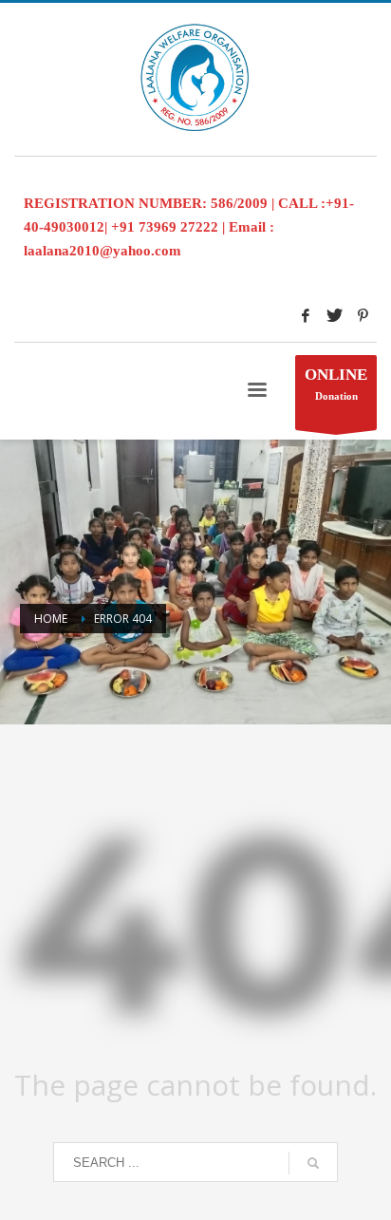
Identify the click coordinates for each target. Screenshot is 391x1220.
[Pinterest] (362, 315)
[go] (313, 1163)
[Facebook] (305, 315)
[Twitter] (334, 315)
